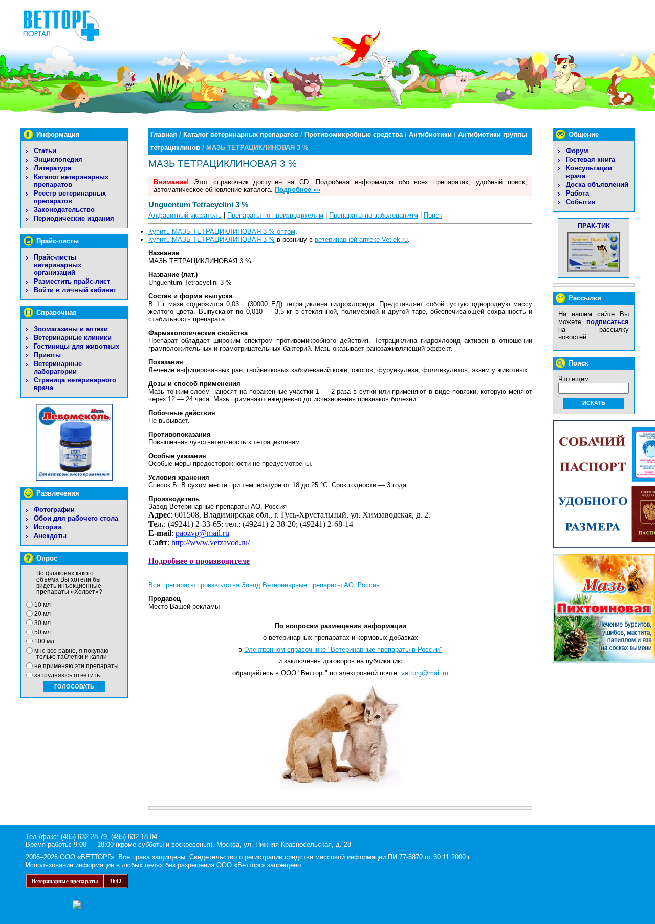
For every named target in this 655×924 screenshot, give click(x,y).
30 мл (42, 623)
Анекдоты (50, 536)
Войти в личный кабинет (75, 290)
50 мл (42, 632)
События (581, 202)
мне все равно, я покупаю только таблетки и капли (71, 654)
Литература (52, 168)
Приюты (47, 355)
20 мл (42, 614)
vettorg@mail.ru (424, 673)
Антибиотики (430, 134)
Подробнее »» (297, 190)
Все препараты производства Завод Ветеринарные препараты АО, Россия (264, 585)
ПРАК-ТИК (594, 226)
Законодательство (64, 209)
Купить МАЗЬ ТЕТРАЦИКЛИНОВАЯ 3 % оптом (221, 231)
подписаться (607, 322)
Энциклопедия (58, 159)
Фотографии (54, 509)
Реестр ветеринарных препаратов (70, 197)
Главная (163, 134)
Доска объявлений (597, 184)
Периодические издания (74, 218)
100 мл (44, 641)
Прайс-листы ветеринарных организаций (57, 264)
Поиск (433, 215)
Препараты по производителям (275, 215)
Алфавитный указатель (185, 215)
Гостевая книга (590, 159)
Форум (577, 151)
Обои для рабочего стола (76, 518)
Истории (47, 527)
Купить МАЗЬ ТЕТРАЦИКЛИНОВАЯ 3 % (211, 239)
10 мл (42, 604)
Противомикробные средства (353, 134)
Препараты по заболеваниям (373, 215)
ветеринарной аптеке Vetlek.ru (361, 239)
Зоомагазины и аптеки (71, 329)
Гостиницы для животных (76, 346)
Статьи (45, 151)
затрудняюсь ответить (67, 675)
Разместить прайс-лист (72, 281)
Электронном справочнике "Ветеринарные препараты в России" (343, 649)
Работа (577, 193)
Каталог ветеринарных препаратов (71, 180)
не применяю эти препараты (76, 666)
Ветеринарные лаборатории (58, 367)
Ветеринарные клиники (73, 337)
